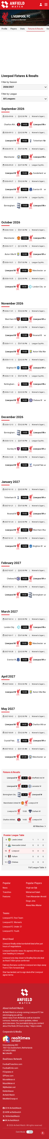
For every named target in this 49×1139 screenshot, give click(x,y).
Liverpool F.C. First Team (13, 918)
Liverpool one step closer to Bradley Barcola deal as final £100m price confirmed (23, 959)
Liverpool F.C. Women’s (12, 922)
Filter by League (9, 94)
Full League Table (36, 867)
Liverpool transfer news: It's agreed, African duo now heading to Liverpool (23, 952)
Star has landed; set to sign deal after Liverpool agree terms (23, 973)
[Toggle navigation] (45, 4)
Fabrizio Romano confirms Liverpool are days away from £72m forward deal (24, 966)
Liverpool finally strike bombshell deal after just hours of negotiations (23, 945)
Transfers (7, 892)
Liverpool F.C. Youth (11, 931)
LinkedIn (8, 1053)
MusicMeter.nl (9, 1083)
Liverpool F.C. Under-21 (12, 927)
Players (13, 29)
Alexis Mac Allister (34, 905)
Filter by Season (9, 82)
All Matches (38, 826)
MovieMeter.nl (9, 1079)
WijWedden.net (9, 1087)
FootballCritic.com (10, 1068)
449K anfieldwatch (13, 1112)
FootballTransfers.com (12, 1064)
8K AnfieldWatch (12, 1120)
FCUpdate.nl (8, 1072)
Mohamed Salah (33, 892)
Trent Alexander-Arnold (36, 896)
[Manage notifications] (42, 1133)
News (5, 888)
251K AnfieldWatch (13, 1108)
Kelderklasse (8, 1091)
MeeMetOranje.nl (10, 1099)
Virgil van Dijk (31, 888)
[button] (40, 4)
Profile (4, 29)
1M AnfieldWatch (12, 1116)
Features (6, 896)
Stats (22, 29)
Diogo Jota (30, 901)
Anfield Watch (9, 1095)
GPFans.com (8, 1076)
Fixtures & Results (35, 29)
